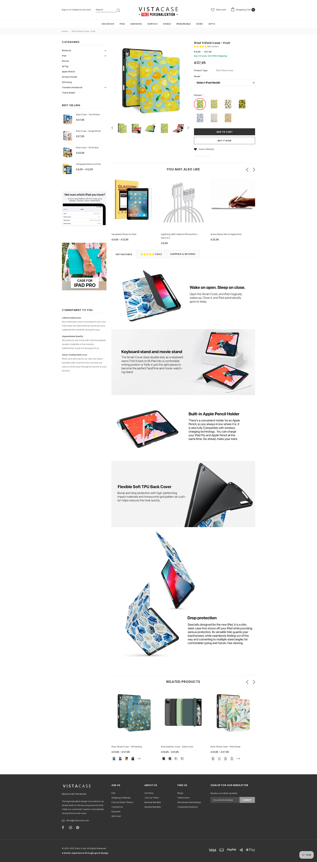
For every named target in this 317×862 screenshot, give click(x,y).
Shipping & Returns (182, 254)
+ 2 (139, 758)
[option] (150, 80)
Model (197, 76)
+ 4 (238, 758)
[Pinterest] (78, 827)
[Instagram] (71, 827)
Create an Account (81, 9)
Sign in (65, 9)
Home (65, 31)
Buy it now (224, 140)
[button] (200, 46)
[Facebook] (64, 827)
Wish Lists (221, 9)
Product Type (201, 70)
